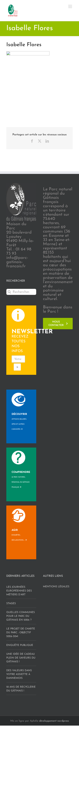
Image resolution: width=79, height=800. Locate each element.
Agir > (19, 535)
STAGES (11, 603)
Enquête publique (19, 645)
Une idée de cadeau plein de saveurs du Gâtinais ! (20, 658)
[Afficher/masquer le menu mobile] (70, 6)
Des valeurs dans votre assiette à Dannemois (19, 674)
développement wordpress (54, 721)
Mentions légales (56, 586)
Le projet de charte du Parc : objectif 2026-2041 (20, 633)
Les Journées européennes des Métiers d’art (19, 591)
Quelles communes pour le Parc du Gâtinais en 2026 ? (20, 616)
